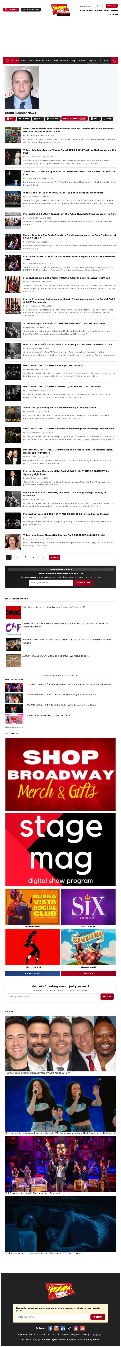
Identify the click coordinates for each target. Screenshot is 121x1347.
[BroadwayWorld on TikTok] (69, 1328)
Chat (48, 60)
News (23, 60)
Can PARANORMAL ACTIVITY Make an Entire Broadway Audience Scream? (61, 694)
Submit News (62, 1334)
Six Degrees (76, 118)
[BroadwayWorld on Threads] (76, 1328)
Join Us (50, 1334)
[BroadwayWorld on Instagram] (56, 1328)
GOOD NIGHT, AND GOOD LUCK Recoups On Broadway (53, 365)
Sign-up (99, 5)
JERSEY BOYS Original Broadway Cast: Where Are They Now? (38, 1072)
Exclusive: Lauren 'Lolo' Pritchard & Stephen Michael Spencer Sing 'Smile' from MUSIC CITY (69, 684)
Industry (40, 60)
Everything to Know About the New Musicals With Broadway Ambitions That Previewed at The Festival (60, 1133)
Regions (75, 1334)
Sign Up (97, 1316)
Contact (41, 1334)
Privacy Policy (91, 1339)
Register (92, 60)
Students (64, 60)
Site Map (85, 1334)
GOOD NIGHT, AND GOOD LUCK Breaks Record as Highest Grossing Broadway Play (68, 428)
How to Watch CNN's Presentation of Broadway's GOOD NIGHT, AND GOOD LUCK (67, 344)
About (32, 1334)
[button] (114, 60)
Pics (39, 118)
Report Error (97, 1335)
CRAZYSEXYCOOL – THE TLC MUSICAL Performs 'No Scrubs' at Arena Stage (61, 705)
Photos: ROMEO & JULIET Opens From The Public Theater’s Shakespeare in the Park (69, 213)
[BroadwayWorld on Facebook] (50, 1328)
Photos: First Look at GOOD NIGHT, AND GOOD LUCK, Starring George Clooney (66, 514)
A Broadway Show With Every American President (32, 1193)
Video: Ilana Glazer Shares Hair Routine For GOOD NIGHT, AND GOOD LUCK (64, 535)
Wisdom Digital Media (53, 1339)
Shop (73, 60)
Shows (31, 60)
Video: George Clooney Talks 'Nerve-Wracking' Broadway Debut (59, 407)
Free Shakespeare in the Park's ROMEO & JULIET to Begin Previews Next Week (66, 277)
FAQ (109, 118)
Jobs (55, 60)
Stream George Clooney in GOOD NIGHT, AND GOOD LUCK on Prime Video (64, 323)
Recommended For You (16, 599)
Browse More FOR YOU (58, 675)
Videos (25, 118)
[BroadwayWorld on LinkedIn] (63, 1328)
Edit (96, 118)
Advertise (22, 1334)
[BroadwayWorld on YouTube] (82, 1328)
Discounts (88, 973)
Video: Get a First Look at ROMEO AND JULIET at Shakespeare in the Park (63, 192)
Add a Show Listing (31, 9)
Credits (54, 118)
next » (54, 557)
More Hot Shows (32, 973)
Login (105, 60)
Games (81, 60)
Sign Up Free (83, 582)
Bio (12, 118)
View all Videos (12, 727)
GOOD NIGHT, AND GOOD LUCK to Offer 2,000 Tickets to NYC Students (62, 386)
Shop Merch (13, 9)
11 (43, 557)
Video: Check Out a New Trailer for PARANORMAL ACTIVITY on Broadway (44, 1253)
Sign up (107, 996)
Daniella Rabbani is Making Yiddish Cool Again (49, 715)
